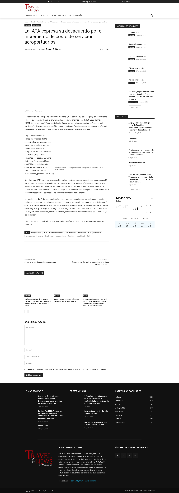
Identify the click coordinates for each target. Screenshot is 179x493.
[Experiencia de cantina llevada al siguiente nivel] (76, 414)
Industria (33, 22)
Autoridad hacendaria (56, 232)
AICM (45, 232)
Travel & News (53, 49)
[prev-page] (26, 311)
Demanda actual (71, 232)
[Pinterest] (52, 55)
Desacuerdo (82, 232)
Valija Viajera (133, 32)
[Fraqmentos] (121, 141)
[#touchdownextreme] (121, 47)
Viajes (85, 295)
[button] (152, 15)
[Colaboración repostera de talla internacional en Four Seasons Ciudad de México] (121, 153)
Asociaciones (41, 22)
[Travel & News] (37, 49)
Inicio (26, 22)
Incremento (97, 232)
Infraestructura (30, 236)
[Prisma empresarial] (121, 71)
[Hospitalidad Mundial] (121, 166)
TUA (88, 236)
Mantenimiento (61, 236)
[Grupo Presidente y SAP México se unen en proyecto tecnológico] (67, 287)
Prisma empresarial (136, 68)
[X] (55, 1)
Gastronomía (133, 102)
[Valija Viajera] (121, 35)
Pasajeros (71, 236)
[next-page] (29, 311)
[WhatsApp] (58, 55)
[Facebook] (48, 1)
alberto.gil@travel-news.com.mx (83, 481)
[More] (63, 55)
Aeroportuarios (36, 232)
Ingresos (40, 236)
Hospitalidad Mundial (137, 163)
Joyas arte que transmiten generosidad (40, 262)
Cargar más (134, 107)
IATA (89, 232)
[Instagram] (51, 1)
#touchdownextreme (137, 44)
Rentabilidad (81, 236)
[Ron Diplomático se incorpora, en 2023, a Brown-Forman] (76, 425)
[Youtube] (58, 1)
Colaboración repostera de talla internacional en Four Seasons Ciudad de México (141, 152)
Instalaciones (49, 236)
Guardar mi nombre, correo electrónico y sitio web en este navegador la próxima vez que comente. (67, 369)
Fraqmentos (133, 138)
